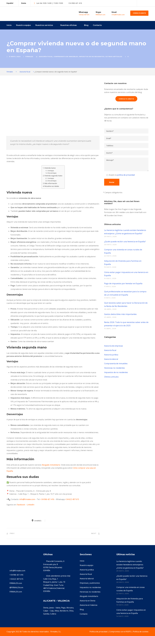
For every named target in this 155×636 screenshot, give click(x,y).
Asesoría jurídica (111, 354)
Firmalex (29, 56)
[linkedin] (147, 3)
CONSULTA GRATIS (139, 13)
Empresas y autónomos (90, 583)
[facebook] (144, 3)
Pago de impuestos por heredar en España (123, 283)
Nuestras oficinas (68, 25)
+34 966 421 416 (47, 499)
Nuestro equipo (23, 25)
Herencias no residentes (114, 368)
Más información (50, 183)
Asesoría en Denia (87, 600)
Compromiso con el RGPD (120, 631)
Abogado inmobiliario (51, 465)
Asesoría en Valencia (88, 605)
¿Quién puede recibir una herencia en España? (125, 241)
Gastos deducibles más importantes (120, 314)
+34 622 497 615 (84, 15)
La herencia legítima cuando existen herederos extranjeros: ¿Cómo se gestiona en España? (130, 564)
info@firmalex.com (118, 15)
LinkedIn (30, 504)
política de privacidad (126, 175)
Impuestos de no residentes (92, 56)
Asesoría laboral (111, 359)
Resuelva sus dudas (51, 186)
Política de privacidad (98, 631)
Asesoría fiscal (46, 56)
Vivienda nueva (49, 168)
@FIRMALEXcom (16, 587)
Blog (86, 25)
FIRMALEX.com (100, 15)
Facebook (21, 504)
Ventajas (51, 171)
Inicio (9, 25)
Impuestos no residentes (90, 587)
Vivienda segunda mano (53, 176)
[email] (140, 3)
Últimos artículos (113, 56)
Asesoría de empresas (113, 346)
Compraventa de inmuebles (66, 56)
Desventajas (52, 173)
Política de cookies (140, 631)
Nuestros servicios (44, 25)
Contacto (97, 25)
